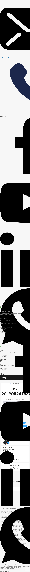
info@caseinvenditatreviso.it (10, 323)
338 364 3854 (8, 321)
